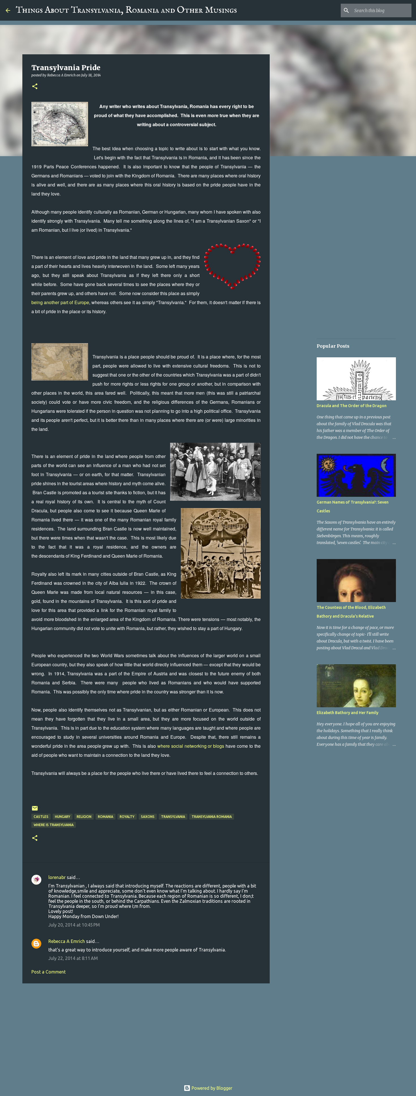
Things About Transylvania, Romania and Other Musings (126, 10)
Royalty (127, 816)
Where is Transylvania (54, 825)
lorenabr (57, 877)
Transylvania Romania (212, 816)
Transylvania (173, 816)
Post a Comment (48, 971)
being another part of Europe (60, 302)
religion (84, 816)
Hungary (62, 816)
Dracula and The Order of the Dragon (352, 405)
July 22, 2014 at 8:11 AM (73, 958)
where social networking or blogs (190, 746)
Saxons (148, 816)
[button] (34, 87)
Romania (105, 816)
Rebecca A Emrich (66, 941)
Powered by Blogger (211, 1088)
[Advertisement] (146, 1031)
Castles (41, 816)
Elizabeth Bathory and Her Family (347, 712)
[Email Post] (34, 810)
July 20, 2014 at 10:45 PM (74, 924)
